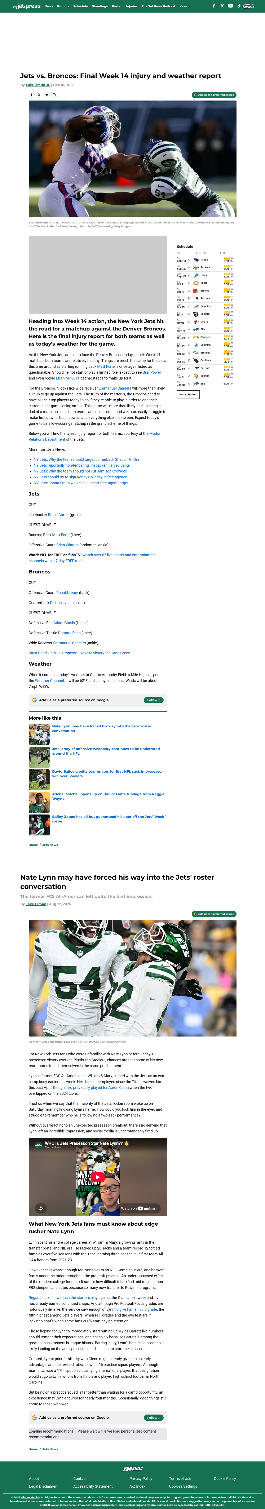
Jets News (50, 845)
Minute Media (30, 1497)
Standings (100, 6)
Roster (117, 6)
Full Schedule (188, 394)
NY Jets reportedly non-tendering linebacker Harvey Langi (82, 465)
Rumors (63, 6)
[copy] (54, 95)
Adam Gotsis (64, 623)
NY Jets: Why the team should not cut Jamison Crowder (80, 471)
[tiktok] (239, 6)
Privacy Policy (140, 1478)
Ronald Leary (67, 592)
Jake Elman (36, 904)
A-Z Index (137, 1486)
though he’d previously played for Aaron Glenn (91, 1087)
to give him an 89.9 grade (136, 1309)
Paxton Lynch (61, 602)
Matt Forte (106, 366)
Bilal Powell (152, 372)
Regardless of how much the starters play (63, 1297)
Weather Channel (49, 680)
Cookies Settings (183, 1486)
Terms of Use (180, 1478)
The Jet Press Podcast (158, 6)
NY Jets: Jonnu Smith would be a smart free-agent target (81, 483)
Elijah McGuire (68, 378)
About (34, 1478)
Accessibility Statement (93, 1486)
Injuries (131, 6)
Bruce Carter (58, 514)
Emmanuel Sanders (115, 388)
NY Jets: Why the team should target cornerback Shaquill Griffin (86, 459)
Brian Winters (67, 545)
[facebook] (214, 6)
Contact (80, 1478)
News (49, 6)
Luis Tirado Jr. (38, 85)
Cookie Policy (225, 1478)
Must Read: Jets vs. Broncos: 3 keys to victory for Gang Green (79, 653)
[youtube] (230, 6)
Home (33, 845)
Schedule (80, 6)
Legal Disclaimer (43, 1486)
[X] (222, 6)
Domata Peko (69, 633)
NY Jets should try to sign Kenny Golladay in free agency (80, 477)
